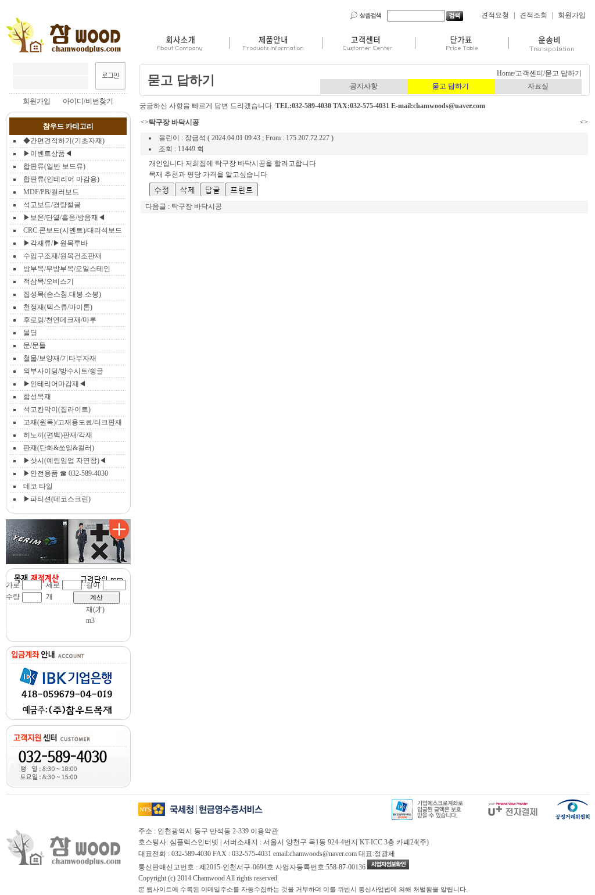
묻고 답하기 (450, 86)
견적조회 (533, 15)
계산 (96, 597)
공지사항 (364, 86)
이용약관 (264, 831)
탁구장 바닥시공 (196, 206)
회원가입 (572, 15)
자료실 (538, 86)
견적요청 (495, 15)
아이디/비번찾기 (88, 101)
